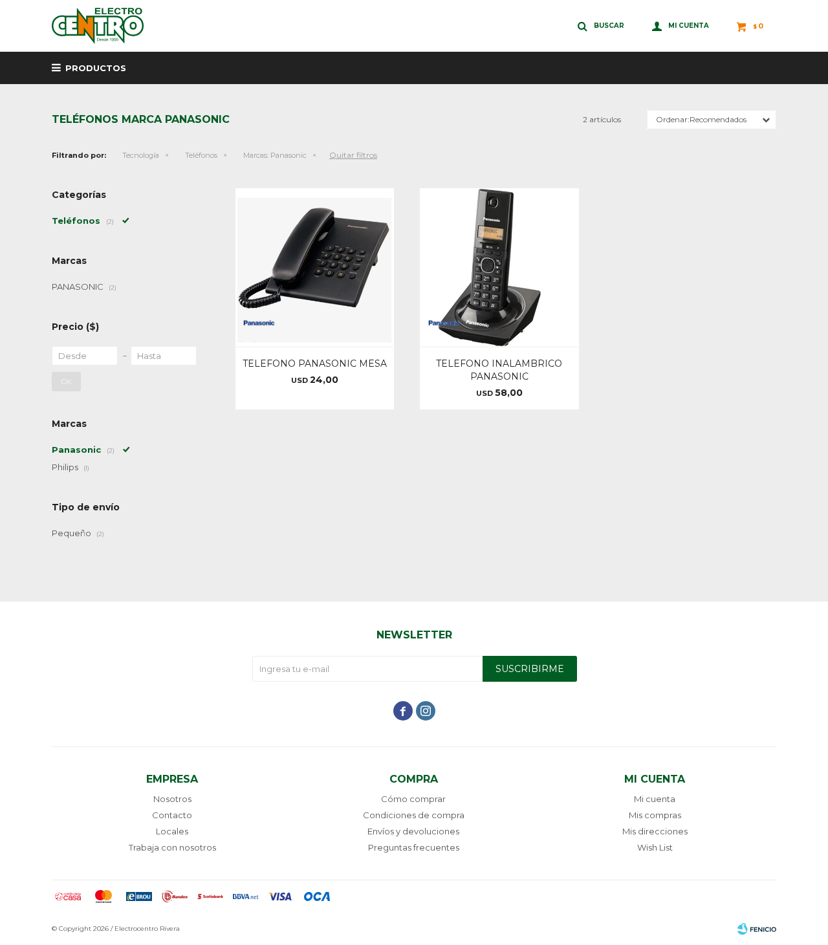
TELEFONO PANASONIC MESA (315, 363)
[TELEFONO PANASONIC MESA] (314, 267)
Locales (172, 831)
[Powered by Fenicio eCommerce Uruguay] (756, 929)
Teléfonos (201, 155)
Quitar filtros (353, 155)
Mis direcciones (655, 831)
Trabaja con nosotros (172, 847)
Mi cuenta (654, 799)
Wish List (655, 847)
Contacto (172, 815)
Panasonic (275, 155)
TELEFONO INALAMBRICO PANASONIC (499, 370)
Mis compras (655, 815)
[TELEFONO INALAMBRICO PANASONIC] (499, 267)
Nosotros (172, 799)
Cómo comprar (413, 799)
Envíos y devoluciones (413, 831)
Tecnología (140, 155)
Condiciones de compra (413, 815)
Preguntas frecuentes (413, 847)
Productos (95, 68)
